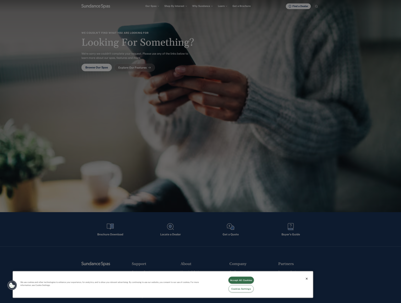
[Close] (306, 278)
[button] (12, 285)
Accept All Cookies (241, 280)
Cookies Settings (241, 288)
